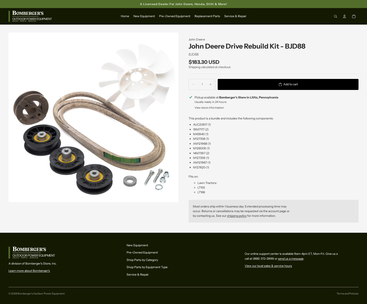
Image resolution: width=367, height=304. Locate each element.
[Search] (335, 16)
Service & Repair (138, 274)
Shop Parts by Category (142, 260)
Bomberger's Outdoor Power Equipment (41, 293)
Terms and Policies (348, 293)
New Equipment (137, 245)
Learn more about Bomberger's (29, 271)
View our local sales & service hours (268, 266)
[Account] (344, 16)
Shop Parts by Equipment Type (147, 267)
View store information (209, 107)
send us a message (290, 259)
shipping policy (237, 216)
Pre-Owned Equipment (142, 252)
